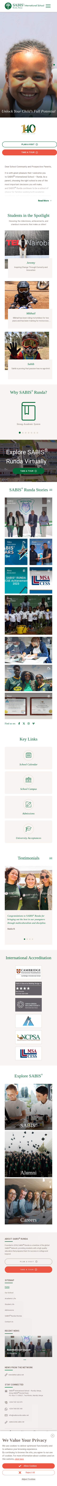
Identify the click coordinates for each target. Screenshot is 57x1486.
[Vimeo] (33, 723)
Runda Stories (13, 1316)
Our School (9, 1293)
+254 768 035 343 (15, 1409)
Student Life (9, 1304)
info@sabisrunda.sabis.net (19, 1415)
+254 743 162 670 (15, 1402)
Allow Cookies (30, 1466)
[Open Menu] (48, 6)
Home (7, 1287)
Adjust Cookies (28, 1479)
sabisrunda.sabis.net (16, 1422)
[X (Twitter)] (23, 723)
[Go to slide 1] (54, 65)
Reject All (30, 1472)
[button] (20, 433)
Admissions (9, 1310)
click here (19, 1459)
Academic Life (10, 1298)
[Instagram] (28, 723)
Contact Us (9, 1322)
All (50, 489)
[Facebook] (19, 723)
